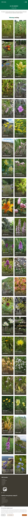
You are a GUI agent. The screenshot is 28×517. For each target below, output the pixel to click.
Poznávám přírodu (4, 497)
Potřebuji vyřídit (3, 482)
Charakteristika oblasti (4, 480)
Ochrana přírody (3, 481)
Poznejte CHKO (3, 479)
